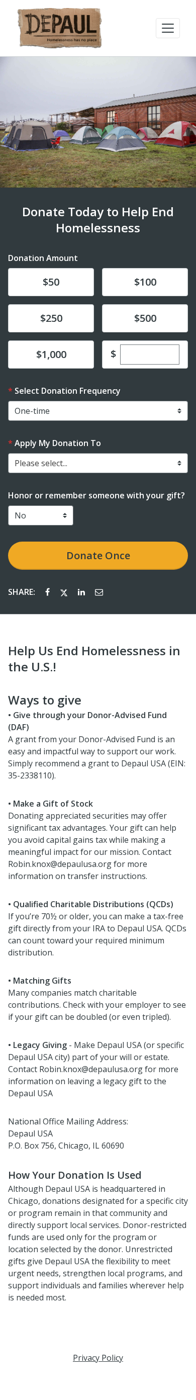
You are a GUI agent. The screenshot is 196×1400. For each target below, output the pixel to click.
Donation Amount (43, 258)
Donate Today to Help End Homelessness (98, 220)
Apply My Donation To (58, 443)
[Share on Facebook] (48, 591)
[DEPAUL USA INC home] (59, 28)
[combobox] (98, 463)
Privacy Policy (98, 1357)
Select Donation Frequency (68, 390)
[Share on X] (65, 591)
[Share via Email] (99, 591)
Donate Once (98, 555)
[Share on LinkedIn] (82, 591)
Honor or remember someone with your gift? (96, 495)
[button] (168, 28)
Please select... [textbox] (41, 463)
